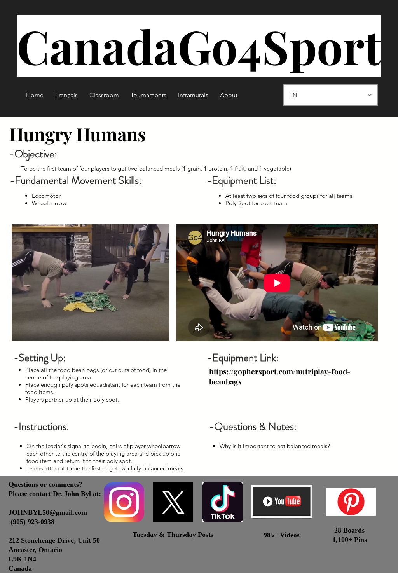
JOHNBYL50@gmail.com (48, 512)
